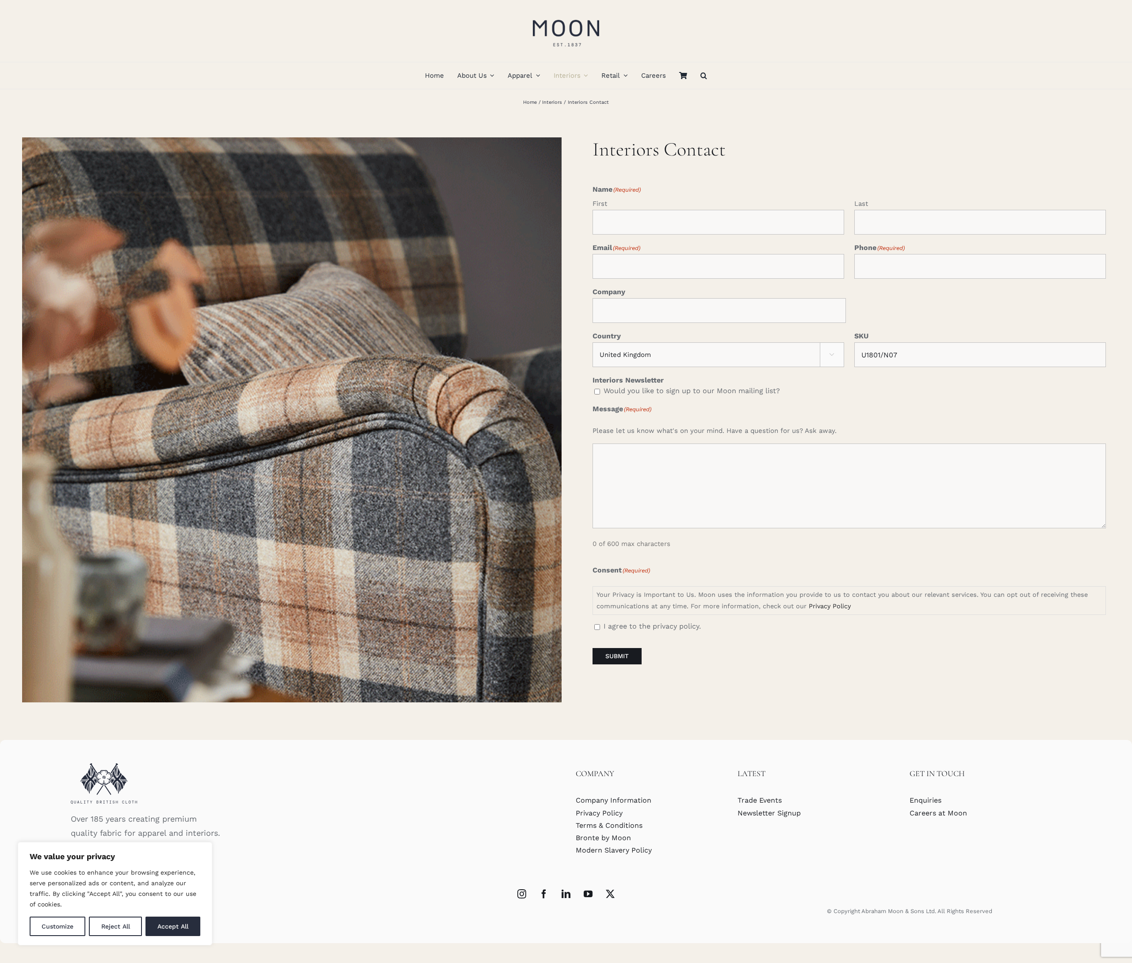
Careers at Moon (938, 813)
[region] (115, 893)
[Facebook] (543, 894)
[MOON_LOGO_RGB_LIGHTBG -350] (566, 16)
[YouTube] (588, 894)
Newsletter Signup (769, 813)
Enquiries (925, 800)
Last (861, 204)
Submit (617, 656)
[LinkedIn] (566, 894)
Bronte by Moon (603, 838)
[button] (704, 75)
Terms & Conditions (609, 825)
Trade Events (760, 800)
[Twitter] (610, 894)
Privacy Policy (830, 606)
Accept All (172, 926)
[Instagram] (521, 894)
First (600, 204)
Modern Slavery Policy (614, 850)
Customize (57, 926)
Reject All (115, 926)
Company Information (613, 800)
